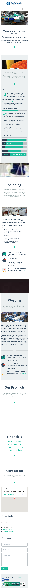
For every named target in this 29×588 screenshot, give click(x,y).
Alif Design (21, 577)
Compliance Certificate (14, 447)
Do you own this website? (9, 494)
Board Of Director (14, 442)
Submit (4, 568)
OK (23, 494)
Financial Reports (14, 444)
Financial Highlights (14, 450)
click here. (24, 373)
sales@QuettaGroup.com (9, 531)
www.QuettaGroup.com (8, 529)
